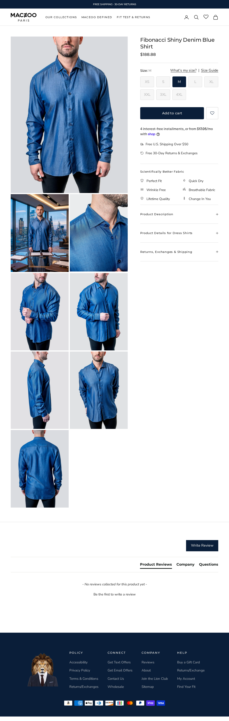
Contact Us (116, 678)
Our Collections (61, 17)
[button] (212, 113)
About (146, 670)
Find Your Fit (186, 686)
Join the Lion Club (155, 678)
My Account (186, 678)
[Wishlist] (206, 17)
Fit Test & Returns (133, 17)
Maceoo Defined (96, 17)
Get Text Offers (119, 662)
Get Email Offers (120, 670)
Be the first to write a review (114, 594)
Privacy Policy (79, 670)
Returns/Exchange (191, 670)
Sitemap (148, 686)
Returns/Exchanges (83, 686)
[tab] (156, 565)
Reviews (148, 662)
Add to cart (172, 113)
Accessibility (78, 662)
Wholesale (116, 686)
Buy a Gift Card (188, 662)
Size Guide (209, 70)
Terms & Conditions (83, 678)
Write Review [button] (202, 545)
